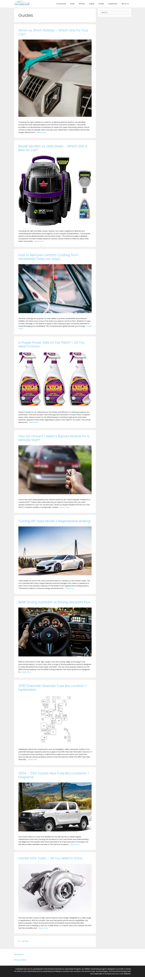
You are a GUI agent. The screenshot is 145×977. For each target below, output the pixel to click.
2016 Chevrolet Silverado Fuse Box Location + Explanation (52, 688)
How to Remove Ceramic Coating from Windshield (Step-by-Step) (48, 257)
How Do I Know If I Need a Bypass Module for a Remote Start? (53, 438)
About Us (125, 4)
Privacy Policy (20, 960)
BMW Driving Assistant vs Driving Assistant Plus (54, 602)
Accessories (61, 4)
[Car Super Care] (22, 3)
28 (23, 941)
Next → (27, 941)
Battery (82, 4)
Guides (101, 4)
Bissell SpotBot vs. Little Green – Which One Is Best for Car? (52, 148)
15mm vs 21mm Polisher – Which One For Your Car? (53, 32)
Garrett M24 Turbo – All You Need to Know (50, 858)
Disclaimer (19, 954)
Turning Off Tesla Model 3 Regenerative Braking (54, 521)
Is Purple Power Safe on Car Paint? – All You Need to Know (51, 344)
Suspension (112, 4)
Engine (91, 4)
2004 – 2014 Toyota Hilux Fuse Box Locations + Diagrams (53, 775)
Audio (72, 4)
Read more (41, 132)
